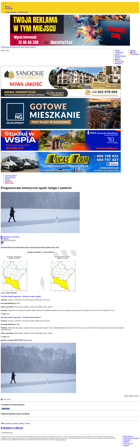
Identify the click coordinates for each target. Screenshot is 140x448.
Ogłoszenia (119, 52)
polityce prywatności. (61, 439)
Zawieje (27, 423)
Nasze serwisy (128, 443)
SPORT (7, 179)
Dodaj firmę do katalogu (131, 438)
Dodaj (133, 50)
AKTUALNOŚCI (11, 175)
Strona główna (128, 436)
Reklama (8, 6)
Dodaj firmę (24, 12)
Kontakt (126, 445)
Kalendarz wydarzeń (12, 427)
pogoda (15, 423)
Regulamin (126, 440)
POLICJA (8, 181)
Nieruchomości (121, 56)
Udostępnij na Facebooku (10, 237)
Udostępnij (6, 409)
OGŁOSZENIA (10, 177)
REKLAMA (9, 183)
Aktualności (9, 8)
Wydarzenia (135, 54)
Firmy (118, 58)
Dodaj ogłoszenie (11, 12)
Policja (134, 52)
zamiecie (21, 423)
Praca (118, 54)
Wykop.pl (12, 240)
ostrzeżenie (8, 423)
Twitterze (5, 238)
